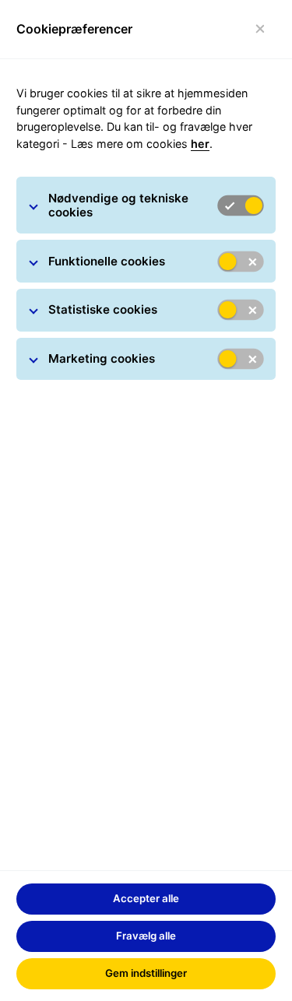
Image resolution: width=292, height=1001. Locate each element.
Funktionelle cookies (106, 261)
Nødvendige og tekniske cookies (118, 205)
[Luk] (260, 29)
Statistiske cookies (102, 309)
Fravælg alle (146, 935)
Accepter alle (146, 898)
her (200, 143)
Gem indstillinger (146, 973)
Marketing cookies (101, 358)
